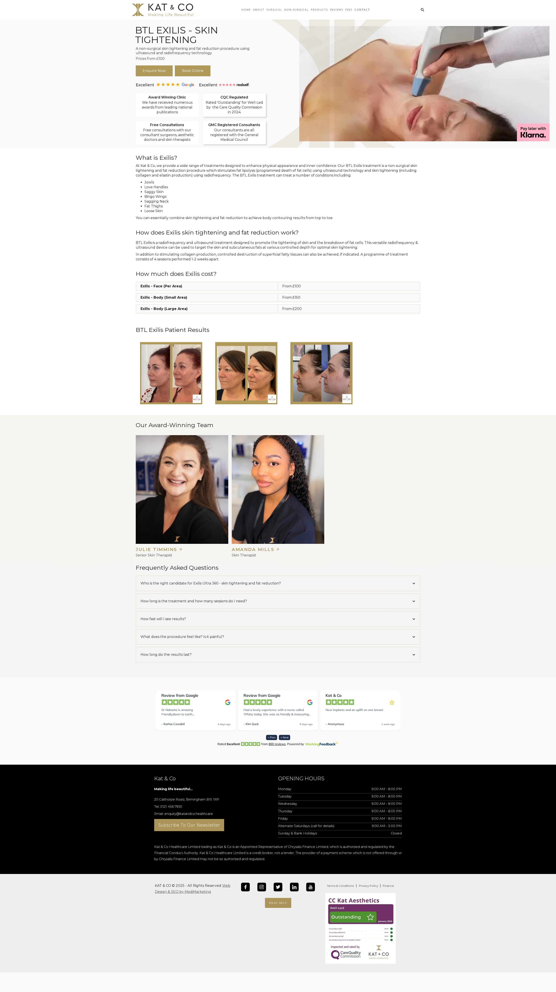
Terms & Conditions (340, 885)
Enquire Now (154, 71)
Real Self (278, 902)
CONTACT (362, 10)
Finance (388, 885)
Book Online (193, 71)
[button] (258, 13)
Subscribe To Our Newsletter (189, 825)
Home (246, 10)
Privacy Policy (369, 885)
